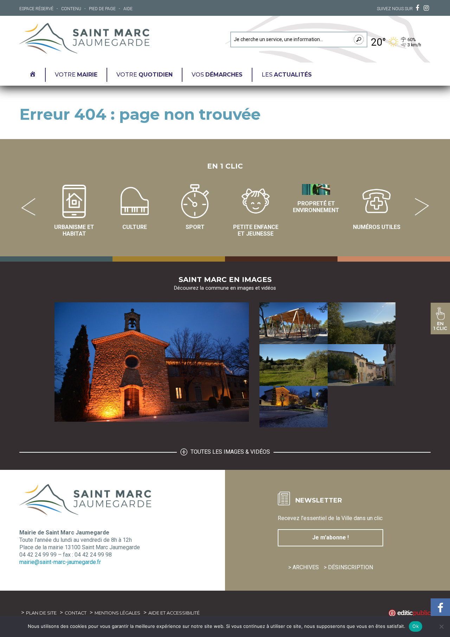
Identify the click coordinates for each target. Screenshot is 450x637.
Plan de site (41, 613)
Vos (217, 74)
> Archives (303, 567)
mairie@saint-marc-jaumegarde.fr (60, 562)
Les (287, 74)
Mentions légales (117, 613)
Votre (76, 74)
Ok (415, 626)
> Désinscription (348, 567)
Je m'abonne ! (330, 537)
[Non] (441, 626)
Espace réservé (36, 8)
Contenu (71, 8)
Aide (128, 8)
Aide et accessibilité (174, 613)
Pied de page (102, 8)
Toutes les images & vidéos (229, 451)
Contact (75, 613)
